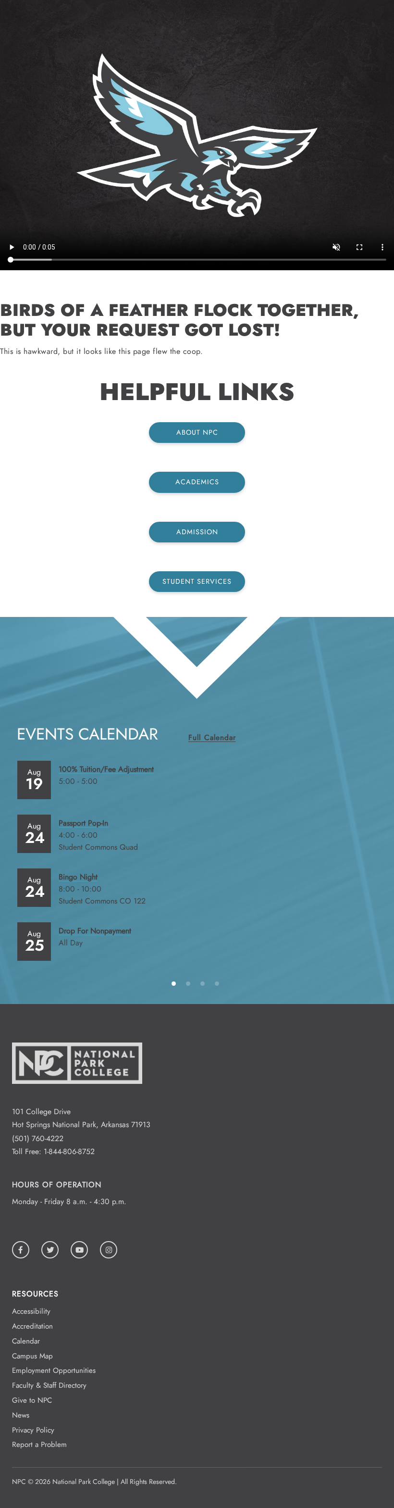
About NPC (197, 432)
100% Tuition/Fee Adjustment (106, 769)
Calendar (26, 1341)
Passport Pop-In (83, 823)
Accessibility (31, 1311)
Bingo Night (78, 876)
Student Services (197, 581)
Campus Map (32, 1356)
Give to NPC (32, 1400)
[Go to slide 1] (175, 983)
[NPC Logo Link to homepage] (77, 1098)
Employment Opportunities (54, 1370)
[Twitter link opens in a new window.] (50, 1249)
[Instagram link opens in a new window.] (108, 1249)
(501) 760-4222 (37, 1138)
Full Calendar (211, 737)
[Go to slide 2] (190, 983)
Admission (197, 532)
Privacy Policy (33, 1430)
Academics (197, 482)
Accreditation (32, 1326)
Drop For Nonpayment (95, 930)
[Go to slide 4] (218, 983)
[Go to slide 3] (204, 983)
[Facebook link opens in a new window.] (20, 1249)
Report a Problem (39, 1444)
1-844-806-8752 (69, 1151)
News (20, 1415)
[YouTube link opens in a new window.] (79, 1249)
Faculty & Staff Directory (49, 1385)
